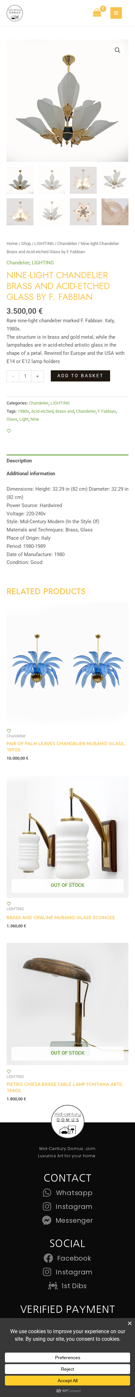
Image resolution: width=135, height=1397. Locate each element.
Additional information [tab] (31, 474)
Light (24, 419)
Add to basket (80, 375)
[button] (118, 50)
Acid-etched (42, 411)
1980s (23, 411)
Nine (34, 419)
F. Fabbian (107, 411)
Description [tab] (19, 461)
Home (12, 243)
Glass (12, 419)
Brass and (64, 411)
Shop (26, 243)
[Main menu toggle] (116, 13)
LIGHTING (44, 243)
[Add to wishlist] (9, 431)
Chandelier (67, 243)
